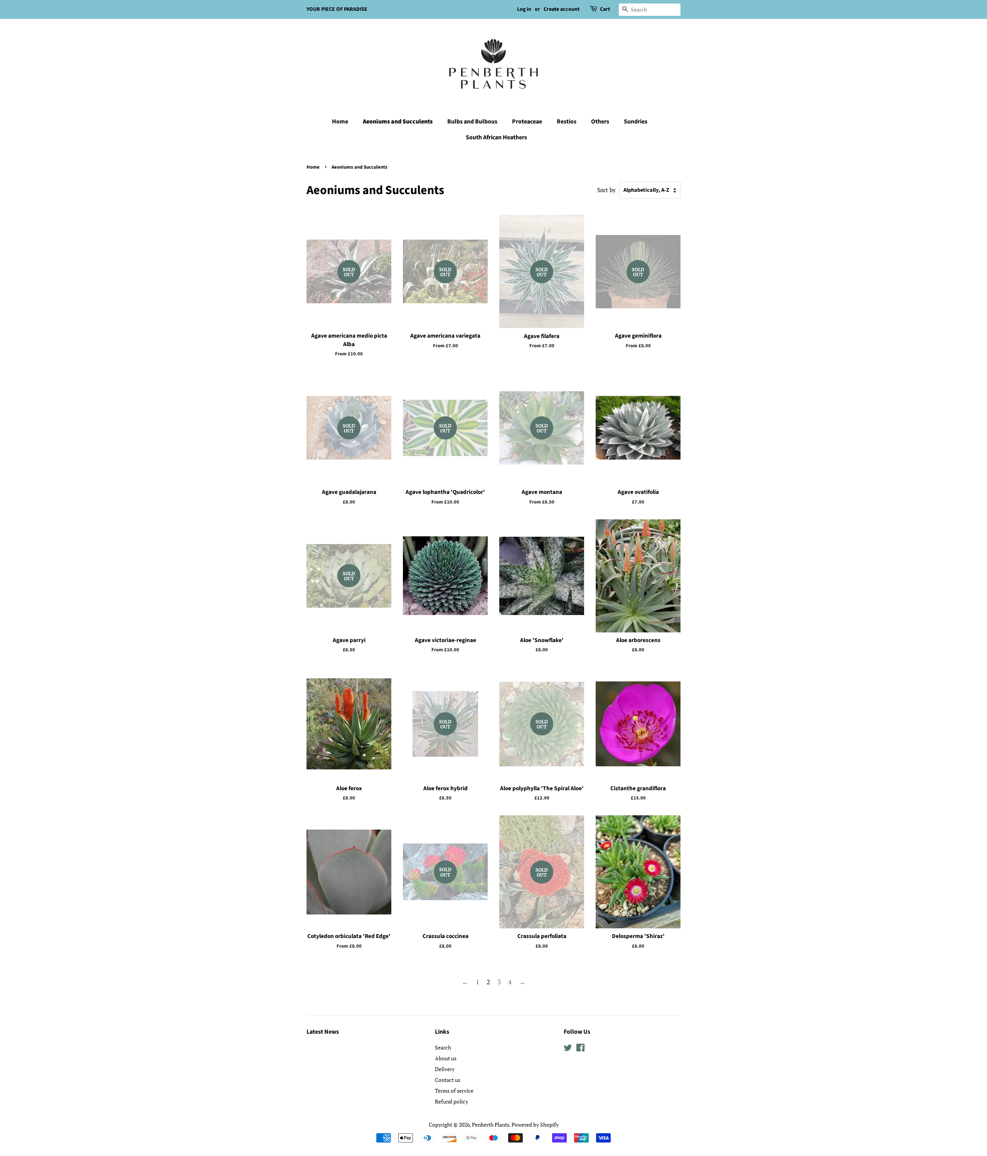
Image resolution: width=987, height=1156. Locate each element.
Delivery (445, 1069)
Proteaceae (527, 121)
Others (600, 121)
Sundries (635, 121)
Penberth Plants (490, 1124)
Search (443, 1047)
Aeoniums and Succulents (398, 121)
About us (445, 1058)
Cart (605, 9)
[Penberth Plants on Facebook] (580, 1049)
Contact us (447, 1079)
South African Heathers (496, 137)
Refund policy (451, 1101)
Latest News (323, 1032)
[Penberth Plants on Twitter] (568, 1049)
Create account (561, 9)
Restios (566, 121)
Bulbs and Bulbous (472, 121)
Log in (524, 9)
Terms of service (454, 1090)
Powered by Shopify (535, 1124)
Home (340, 121)
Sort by (606, 190)
